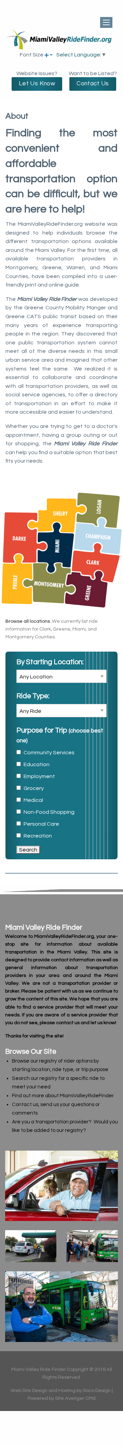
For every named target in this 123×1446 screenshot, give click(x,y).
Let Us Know (37, 84)
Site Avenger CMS (75, 1398)
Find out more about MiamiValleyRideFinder (63, 1095)
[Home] (61, 48)
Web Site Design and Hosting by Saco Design (61, 1390)
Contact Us (93, 84)
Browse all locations (27, 621)
